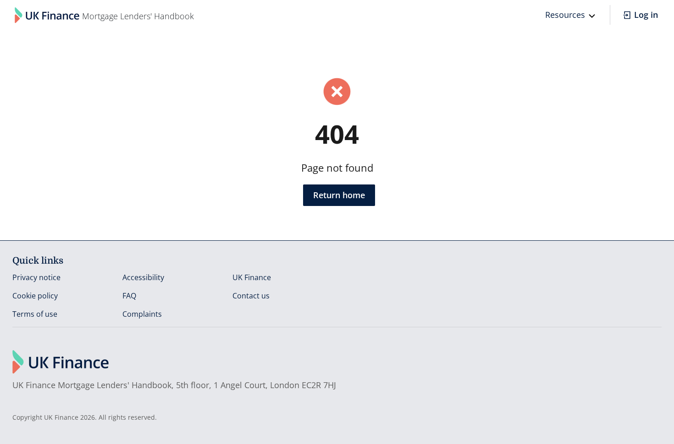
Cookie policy (35, 296)
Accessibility (143, 277)
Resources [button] (565, 14)
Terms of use (34, 314)
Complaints (142, 314)
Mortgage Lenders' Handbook (138, 16)
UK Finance (251, 277)
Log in (646, 14)
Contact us (251, 296)
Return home (339, 195)
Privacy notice (36, 277)
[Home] (47, 15)
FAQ (129, 296)
